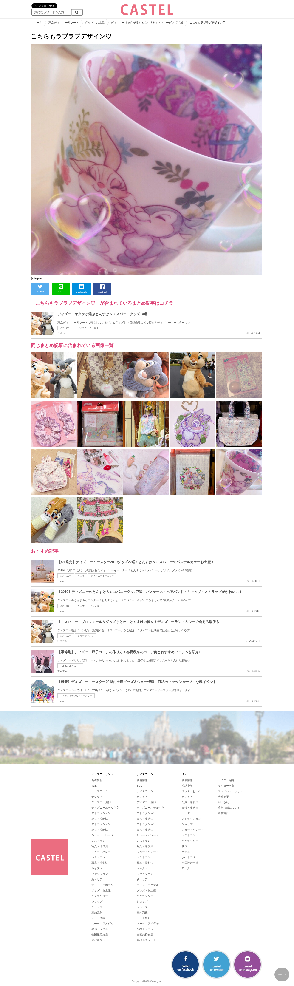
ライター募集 (226, 785)
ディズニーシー (101, 791)
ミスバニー (65, 328)
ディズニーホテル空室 (105, 807)
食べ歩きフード (101, 940)
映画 (184, 846)
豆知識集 (96, 912)
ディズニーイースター (89, 328)
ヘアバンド (96, 606)
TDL (94, 785)
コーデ (186, 813)
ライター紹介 (226, 780)
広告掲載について (229, 807)
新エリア (96, 879)
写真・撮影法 (99, 846)
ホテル (186, 851)
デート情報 (98, 918)
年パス (186, 868)
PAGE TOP (282, 974)
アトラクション (101, 813)
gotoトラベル (99, 929)
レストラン (98, 840)
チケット (96, 796)
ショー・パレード (102, 835)
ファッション (99, 874)
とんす (81, 576)
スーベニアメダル (102, 923)
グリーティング (86, 636)
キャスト (96, 868)
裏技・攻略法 (99, 818)
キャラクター (99, 896)
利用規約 (223, 802)
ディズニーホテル (102, 885)
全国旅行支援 (99, 934)
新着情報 (96, 780)
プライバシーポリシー (232, 791)
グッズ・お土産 (101, 890)
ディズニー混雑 (101, 802)
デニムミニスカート (70, 666)
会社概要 (223, 796)
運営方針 (223, 813)
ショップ (96, 901)
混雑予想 (187, 785)
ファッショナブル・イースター (76, 695)
